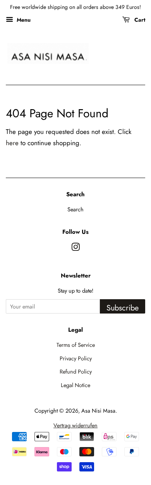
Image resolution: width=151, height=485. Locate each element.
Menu (23, 20)
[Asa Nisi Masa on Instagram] (75, 248)
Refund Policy (76, 371)
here (12, 142)
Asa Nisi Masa (98, 411)
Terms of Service (76, 345)
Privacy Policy (76, 358)
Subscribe (122, 307)
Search (75, 209)
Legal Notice (75, 385)
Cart (139, 20)
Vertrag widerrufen (75, 425)
